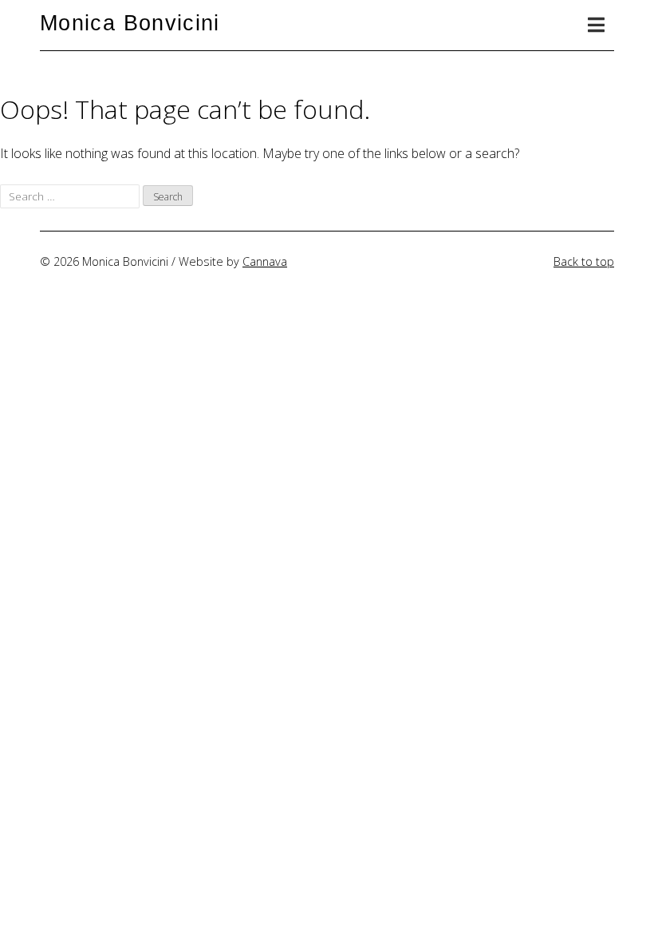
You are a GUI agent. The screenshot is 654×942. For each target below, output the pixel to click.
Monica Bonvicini (130, 22)
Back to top (584, 261)
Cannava (264, 261)
